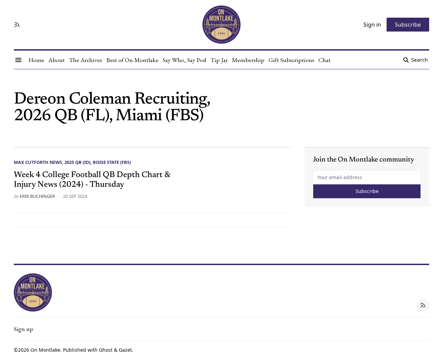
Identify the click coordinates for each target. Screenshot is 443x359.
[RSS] (17, 24)
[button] (23, 328)
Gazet (125, 350)
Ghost (105, 350)
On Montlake (45, 350)
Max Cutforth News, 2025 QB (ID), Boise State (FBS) (72, 162)
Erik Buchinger (37, 196)
